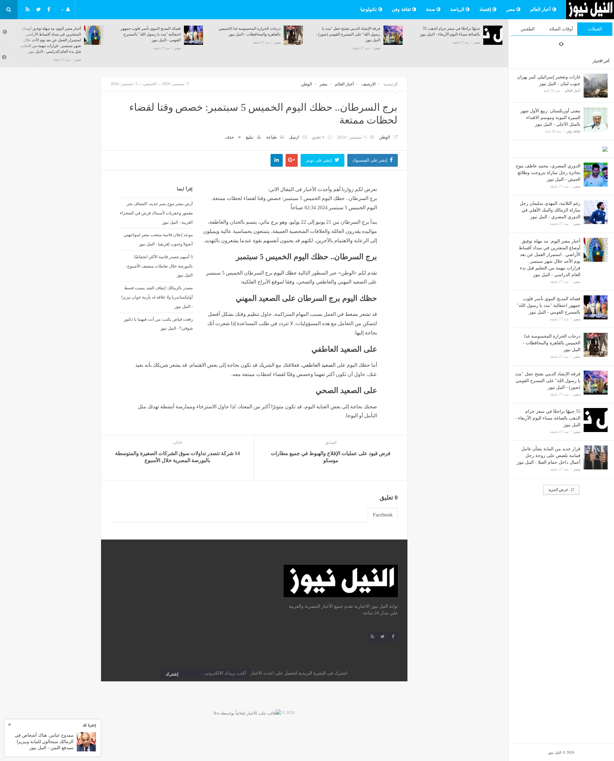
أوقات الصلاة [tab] (561, 29)
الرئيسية (390, 84)
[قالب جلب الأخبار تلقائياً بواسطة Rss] (247, 712)
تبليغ (249, 137)
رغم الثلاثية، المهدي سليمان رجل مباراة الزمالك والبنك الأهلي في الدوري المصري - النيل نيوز (550, 210)
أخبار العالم (541, 9)
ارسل (294, 137)
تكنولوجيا (369, 9)
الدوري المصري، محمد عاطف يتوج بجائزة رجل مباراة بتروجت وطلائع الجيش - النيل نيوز (548, 173)
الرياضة (458, 9)
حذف (229, 137)
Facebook (383, 514)
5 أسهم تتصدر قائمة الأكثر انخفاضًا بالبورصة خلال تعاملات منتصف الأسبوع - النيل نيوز (159, 266)
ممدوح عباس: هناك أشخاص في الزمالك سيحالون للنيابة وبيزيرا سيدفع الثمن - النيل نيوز (44, 741)
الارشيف (368, 84)
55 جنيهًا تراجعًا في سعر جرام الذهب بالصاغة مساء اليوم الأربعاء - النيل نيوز (547, 418)
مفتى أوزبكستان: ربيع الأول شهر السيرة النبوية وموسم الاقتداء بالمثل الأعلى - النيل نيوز (550, 117)
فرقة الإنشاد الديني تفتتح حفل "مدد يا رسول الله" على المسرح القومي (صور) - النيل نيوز (547, 381)
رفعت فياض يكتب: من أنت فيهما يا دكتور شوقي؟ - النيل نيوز (158, 323)
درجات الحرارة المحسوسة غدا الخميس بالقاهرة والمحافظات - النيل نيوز (551, 343)
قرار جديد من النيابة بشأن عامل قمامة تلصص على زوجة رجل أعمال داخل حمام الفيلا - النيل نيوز (548, 455)
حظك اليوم (285, 273)
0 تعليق (318, 137)
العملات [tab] (595, 29)
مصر (511, 9)
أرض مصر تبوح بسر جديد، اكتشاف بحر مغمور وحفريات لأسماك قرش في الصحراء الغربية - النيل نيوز (156, 213)
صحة (431, 9)
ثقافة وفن (402, 9)
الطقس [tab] (528, 29)
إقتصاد (486, 9)
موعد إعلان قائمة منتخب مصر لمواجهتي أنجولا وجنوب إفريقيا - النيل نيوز (158, 239)
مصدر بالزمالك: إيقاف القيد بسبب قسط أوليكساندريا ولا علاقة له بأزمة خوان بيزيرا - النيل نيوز (157, 297)
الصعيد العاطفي (318, 365)
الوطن (306, 84)
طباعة (271, 137)
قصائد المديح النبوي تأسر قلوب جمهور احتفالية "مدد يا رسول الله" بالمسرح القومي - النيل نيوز (548, 305)
